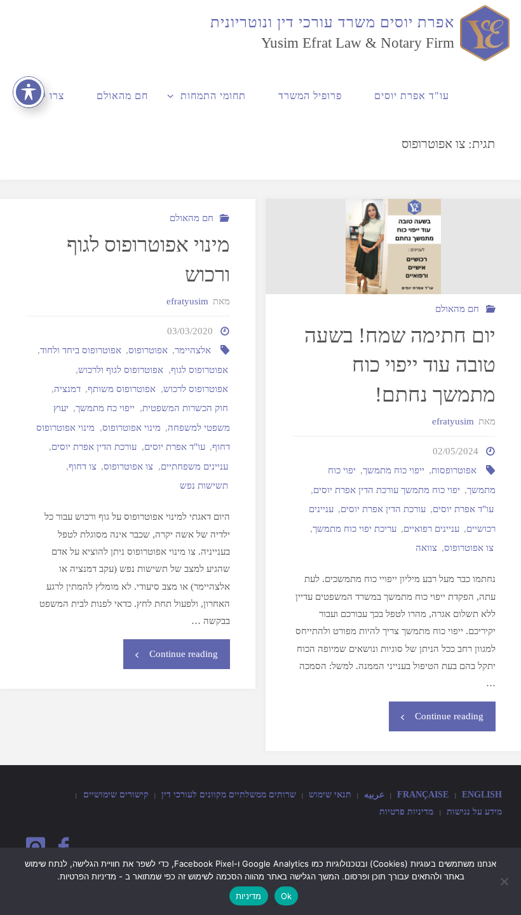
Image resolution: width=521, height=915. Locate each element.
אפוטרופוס (148, 349)
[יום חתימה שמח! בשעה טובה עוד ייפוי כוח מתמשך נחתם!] (393, 246)
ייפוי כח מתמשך (105, 407)
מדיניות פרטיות (406, 812)
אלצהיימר (193, 349)
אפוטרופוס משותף (122, 388)
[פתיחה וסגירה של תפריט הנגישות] (28, 92)
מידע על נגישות (474, 812)
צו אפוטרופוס (469, 547)
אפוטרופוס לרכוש (195, 388)
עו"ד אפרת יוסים (463, 508)
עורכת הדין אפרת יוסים (383, 508)
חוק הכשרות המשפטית (185, 407)
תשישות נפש (204, 485)
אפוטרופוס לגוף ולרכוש (120, 369)
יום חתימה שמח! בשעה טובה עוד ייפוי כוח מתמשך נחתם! (400, 365)
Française (423, 794)
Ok (286, 896)
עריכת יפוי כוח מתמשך (354, 528)
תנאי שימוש (330, 794)
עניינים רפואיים (431, 528)
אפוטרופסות (454, 469)
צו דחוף (83, 466)
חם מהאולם (457, 308)
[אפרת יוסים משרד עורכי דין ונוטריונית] (482, 31)
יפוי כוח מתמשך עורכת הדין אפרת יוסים (386, 489)
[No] (505, 881)
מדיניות (249, 896)
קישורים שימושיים (116, 794)
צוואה (426, 547)
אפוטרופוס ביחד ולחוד (80, 349)
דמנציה (67, 388)
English (482, 794)
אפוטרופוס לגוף (199, 369)
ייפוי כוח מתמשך (393, 469)
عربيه (374, 794)
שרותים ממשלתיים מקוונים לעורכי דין (228, 794)
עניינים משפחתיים (194, 466)
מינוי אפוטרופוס (131, 427)
